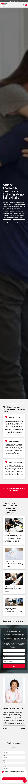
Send (14, 666)
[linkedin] (8, 728)
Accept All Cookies (14, 778)
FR (25, 5)
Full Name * (5, 750)
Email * (4, 755)
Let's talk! (21, 728)
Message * (5, 766)
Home (4, 403)
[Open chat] (25, 781)
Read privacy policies (14, 780)
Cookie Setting (14, 775)
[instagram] (6, 728)
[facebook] (4, 728)
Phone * (4, 760)
